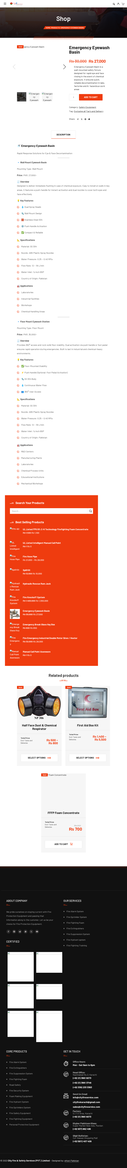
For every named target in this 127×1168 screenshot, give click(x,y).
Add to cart (91, 97)
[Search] (114, 4)
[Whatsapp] (25, 931)
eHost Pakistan (71, 1160)
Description (63, 134)
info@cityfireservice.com (85, 1097)
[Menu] (5, 3)
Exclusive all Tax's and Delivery (88, 111)
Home (48, 28)
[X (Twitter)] (31, 931)
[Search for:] (48, 511)
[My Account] (118, 4)
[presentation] (14, 66)
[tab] (63, 135)
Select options (37, 757)
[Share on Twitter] (81, 119)
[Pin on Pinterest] (84, 119)
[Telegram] (20, 931)
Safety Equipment (87, 107)
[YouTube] (37, 931)
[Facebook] (8, 931)
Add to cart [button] (61, 844)
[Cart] (123, 4)
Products (55, 28)
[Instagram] (14, 931)
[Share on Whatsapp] (88, 119)
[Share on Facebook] (77, 119)
